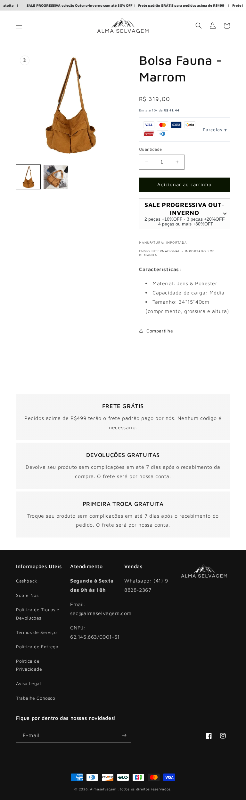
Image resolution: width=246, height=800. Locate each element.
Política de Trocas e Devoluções (38, 613)
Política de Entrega (37, 646)
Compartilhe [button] (159, 330)
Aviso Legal (28, 683)
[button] (19, 26)
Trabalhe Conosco (35, 698)
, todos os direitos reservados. (145, 789)
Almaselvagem (103, 789)
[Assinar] (124, 735)
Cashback (26, 580)
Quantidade (150, 149)
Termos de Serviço (36, 632)
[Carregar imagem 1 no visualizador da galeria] (28, 177)
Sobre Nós (27, 595)
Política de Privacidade (29, 665)
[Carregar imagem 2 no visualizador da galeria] (56, 177)
